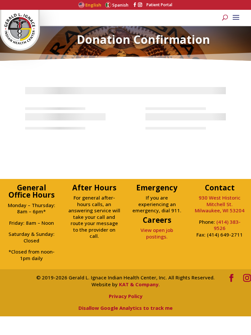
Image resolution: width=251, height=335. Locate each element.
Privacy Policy (125, 296)
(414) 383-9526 (227, 225)
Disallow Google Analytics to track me (125, 308)
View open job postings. (157, 233)
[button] (236, 19)
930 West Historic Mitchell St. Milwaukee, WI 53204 (219, 204)
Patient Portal (159, 5)
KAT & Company (139, 284)
